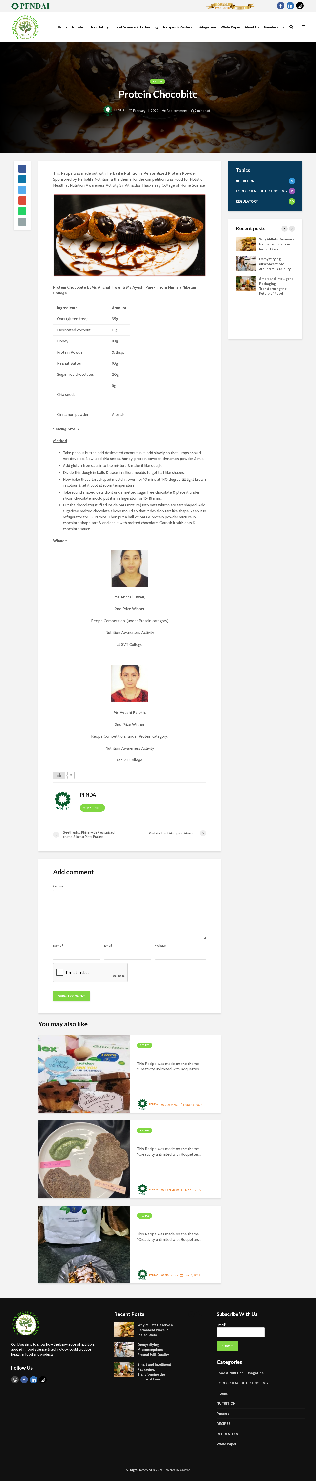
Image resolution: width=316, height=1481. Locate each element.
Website (160, 945)
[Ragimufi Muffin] (84, 1073)
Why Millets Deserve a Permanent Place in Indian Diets (277, 244)
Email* (222, 1325)
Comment (60, 886)
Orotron (185, 1470)
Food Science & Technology (136, 27)
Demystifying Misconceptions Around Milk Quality (275, 264)
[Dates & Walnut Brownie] (84, 1244)
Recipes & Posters (177, 27)
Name (58, 945)
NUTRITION (226, 1403)
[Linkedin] (290, 5)
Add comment (177, 111)
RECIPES (157, 81)
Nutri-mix (151, 1140)
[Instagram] (300, 5)
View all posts (92, 808)
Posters (223, 1413)
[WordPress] (15, 1379)
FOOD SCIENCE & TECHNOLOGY (243, 1383)
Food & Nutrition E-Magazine (240, 1373)
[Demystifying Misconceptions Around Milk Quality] (246, 263)
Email (109, 945)
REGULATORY (228, 1434)
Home (62, 27)
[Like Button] (59, 775)
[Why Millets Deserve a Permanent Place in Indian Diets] (246, 243)
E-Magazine (206, 27)
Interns (222, 1393)
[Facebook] (280, 5)
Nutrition (79, 27)
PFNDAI (119, 110)
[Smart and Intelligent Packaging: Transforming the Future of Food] (246, 283)
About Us (252, 27)
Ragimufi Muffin (160, 1055)
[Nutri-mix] (84, 1159)
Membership (274, 27)
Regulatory (100, 27)
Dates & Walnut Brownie (173, 1225)
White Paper (230, 27)
